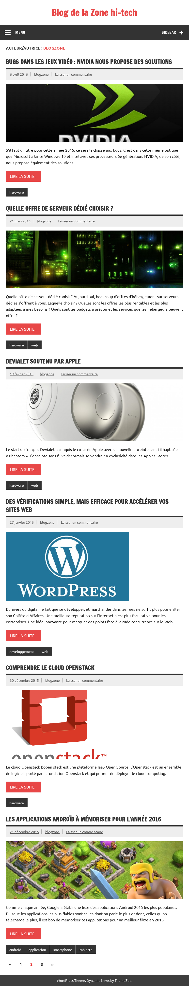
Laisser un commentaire (73, 74)
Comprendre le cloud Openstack (50, 667)
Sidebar (169, 32)
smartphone (62, 949)
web (34, 345)
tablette (86, 949)
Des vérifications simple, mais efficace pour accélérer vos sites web (87, 505)
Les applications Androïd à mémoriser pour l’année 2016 (83, 819)
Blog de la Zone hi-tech (94, 12)
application (37, 949)
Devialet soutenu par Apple (43, 361)
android (15, 949)
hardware (16, 192)
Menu (20, 32)
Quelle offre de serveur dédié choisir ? (59, 208)
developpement (21, 651)
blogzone (41, 74)
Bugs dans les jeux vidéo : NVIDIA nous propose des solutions (89, 61)
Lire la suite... (23, 176)
